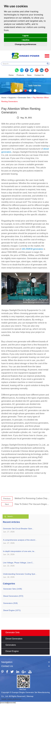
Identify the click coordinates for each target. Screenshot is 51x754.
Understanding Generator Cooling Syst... (20, 574)
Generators (10, 645)
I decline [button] (25, 40)
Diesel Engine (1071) (12, 610)
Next (7, 504)
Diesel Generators (13, 639)
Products (20, 75)
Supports (12, 97)
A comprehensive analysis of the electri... (20, 540)
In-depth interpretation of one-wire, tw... (19, 551)
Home (11, 75)
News (29, 75)
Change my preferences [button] (25, 44)
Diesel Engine (12, 651)
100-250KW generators (32, 249)
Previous (6, 498)
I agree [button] (25, 35)
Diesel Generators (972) (13, 596)
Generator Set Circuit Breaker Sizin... (18, 529)
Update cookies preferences (11, 699)
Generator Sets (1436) (12, 589)
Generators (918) (10, 603)
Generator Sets (24, 97)
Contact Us (39, 75)
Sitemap (30, 696)
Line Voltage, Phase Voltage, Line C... (18, 563)
